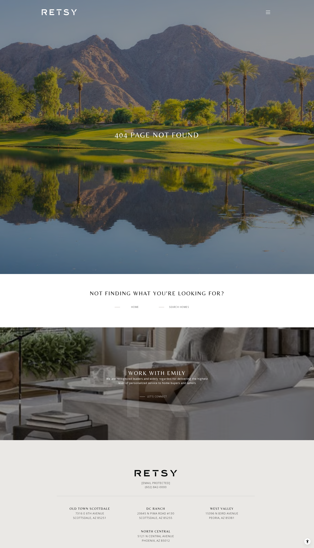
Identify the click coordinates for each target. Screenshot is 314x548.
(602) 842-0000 (156, 487)
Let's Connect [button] (157, 396)
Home (135, 307)
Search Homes (179, 307)
